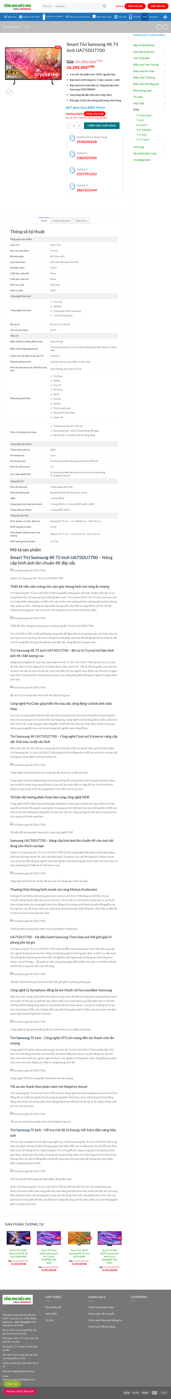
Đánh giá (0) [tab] (81, 221)
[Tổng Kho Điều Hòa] (19, 6)
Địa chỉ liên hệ (53, 1307)
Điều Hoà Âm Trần (31, 17)
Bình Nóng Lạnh (104, 17)
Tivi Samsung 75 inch (25, 1038)
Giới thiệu (51, 1313)
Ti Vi (145, 17)
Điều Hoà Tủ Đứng (54, 17)
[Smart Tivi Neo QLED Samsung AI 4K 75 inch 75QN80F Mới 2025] (49, 1238)
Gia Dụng (153, 17)
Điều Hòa (12, 17)
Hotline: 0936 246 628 (20, 1391)
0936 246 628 (135, 6)
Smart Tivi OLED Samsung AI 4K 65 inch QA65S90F (18, 1253)
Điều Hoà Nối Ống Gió (80, 17)
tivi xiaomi (141, 125)
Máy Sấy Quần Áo (143, 51)
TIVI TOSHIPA (141, 58)
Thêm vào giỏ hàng (101, 125)
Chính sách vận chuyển (101, 1313)
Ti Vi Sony (141, 134)
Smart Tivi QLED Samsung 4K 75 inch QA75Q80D (79, 1253)
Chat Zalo (12, 1383)
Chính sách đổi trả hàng (101, 1326)
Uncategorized (141, 159)
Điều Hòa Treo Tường (145, 64)
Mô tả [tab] (44, 221)
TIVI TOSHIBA (143, 129)
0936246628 (87, 142)
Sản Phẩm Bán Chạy (145, 153)
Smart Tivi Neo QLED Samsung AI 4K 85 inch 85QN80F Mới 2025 (109, 1256)
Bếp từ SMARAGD (144, 45)
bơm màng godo (22, 1322)
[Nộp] (104, 6)
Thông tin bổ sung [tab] (61, 221)
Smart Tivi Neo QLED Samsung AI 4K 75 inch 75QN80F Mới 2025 (49, 1256)
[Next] (122, 1254)
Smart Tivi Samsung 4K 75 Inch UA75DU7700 (54, 557)
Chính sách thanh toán (101, 1307)
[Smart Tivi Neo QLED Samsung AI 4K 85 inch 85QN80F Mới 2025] (109, 1238)
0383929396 (87, 158)
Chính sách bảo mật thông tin (105, 1320)
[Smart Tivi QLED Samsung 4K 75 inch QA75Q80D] (79, 1238)
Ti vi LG (140, 120)
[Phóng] (9, 92)
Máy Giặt (122, 17)
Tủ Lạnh (136, 17)
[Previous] (5, 1254)
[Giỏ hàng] (165, 17)
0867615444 (87, 190)
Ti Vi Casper (142, 139)
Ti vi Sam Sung (143, 115)
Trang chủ (11, 27)
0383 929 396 (158, 6)
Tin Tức (49, 1320)
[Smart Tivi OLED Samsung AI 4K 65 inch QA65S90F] (18, 1238)
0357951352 (87, 174)
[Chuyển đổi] (164, 52)
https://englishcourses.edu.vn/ (106, 1392)
